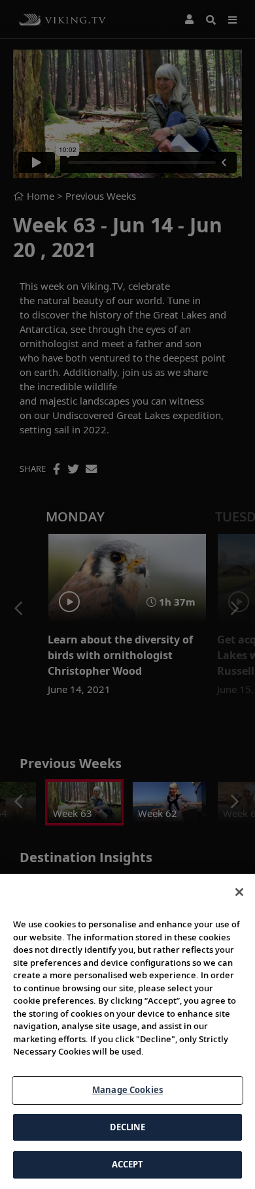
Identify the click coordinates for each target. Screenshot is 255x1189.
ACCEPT (128, 1164)
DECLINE (128, 1127)
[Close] (239, 892)
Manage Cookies (127, 1090)
